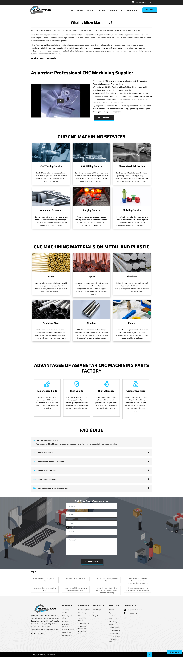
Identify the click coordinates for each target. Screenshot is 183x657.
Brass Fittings (97, 610)
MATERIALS (92, 10)
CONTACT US (132, 10)
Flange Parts (96, 616)
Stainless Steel (51, 323)
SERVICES (80, 10)
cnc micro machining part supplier (44, 58)
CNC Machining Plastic (83, 637)
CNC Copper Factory (114, 636)
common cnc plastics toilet (75, 578)
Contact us (111, 616)
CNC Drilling (65, 621)
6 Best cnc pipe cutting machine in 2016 (44, 579)
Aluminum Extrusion (51, 210)
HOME (71, 10)
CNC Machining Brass (83, 610)
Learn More (103, 118)
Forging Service (91, 210)
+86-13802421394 (132, 613)
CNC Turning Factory (114, 619)
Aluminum (131, 276)
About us (111, 610)
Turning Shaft (97, 613)
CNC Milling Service (91, 166)
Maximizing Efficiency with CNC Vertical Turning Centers (76, 589)
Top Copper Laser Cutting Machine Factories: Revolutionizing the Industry (138, 580)
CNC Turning (65, 610)
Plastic (131, 323)
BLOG (123, 10)
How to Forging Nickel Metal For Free (45, 589)
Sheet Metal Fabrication (132, 166)
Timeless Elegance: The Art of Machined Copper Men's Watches (137, 589)
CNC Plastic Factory (113, 633)
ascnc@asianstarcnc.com (143, 2)
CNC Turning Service (51, 166)
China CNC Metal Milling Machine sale (106, 579)
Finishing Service (132, 210)
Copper (91, 276)
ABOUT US (114, 10)
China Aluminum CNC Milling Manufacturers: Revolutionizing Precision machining (107, 590)
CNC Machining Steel (83, 623)
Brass (51, 276)
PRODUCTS (103, 10)
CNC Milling (65, 613)
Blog (109, 613)
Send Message (91, 561)
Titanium (91, 323)
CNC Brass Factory (113, 627)
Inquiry (175, 652)
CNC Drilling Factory (114, 630)
